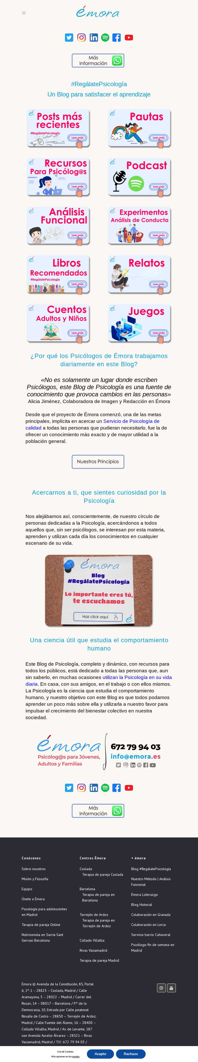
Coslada (86, 869)
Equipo (27, 889)
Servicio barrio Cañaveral (150, 934)
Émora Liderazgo (144, 894)
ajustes (75, 1056)
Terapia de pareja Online (41, 924)
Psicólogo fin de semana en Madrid (152, 947)
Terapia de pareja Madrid (99, 960)
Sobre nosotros (34, 869)
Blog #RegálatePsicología (151, 869)
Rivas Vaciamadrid (93, 950)
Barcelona (87, 889)
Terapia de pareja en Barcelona (98, 897)
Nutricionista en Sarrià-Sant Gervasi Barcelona (42, 937)
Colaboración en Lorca (148, 924)
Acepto (100, 1053)
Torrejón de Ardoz (94, 914)
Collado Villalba (92, 940)
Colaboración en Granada (150, 914)
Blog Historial (141, 904)
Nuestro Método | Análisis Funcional (151, 882)
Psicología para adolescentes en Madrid (44, 912)
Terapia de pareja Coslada (102, 874)
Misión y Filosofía (35, 879)
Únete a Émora (33, 899)
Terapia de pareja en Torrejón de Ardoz (98, 923)
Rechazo (131, 1053)
